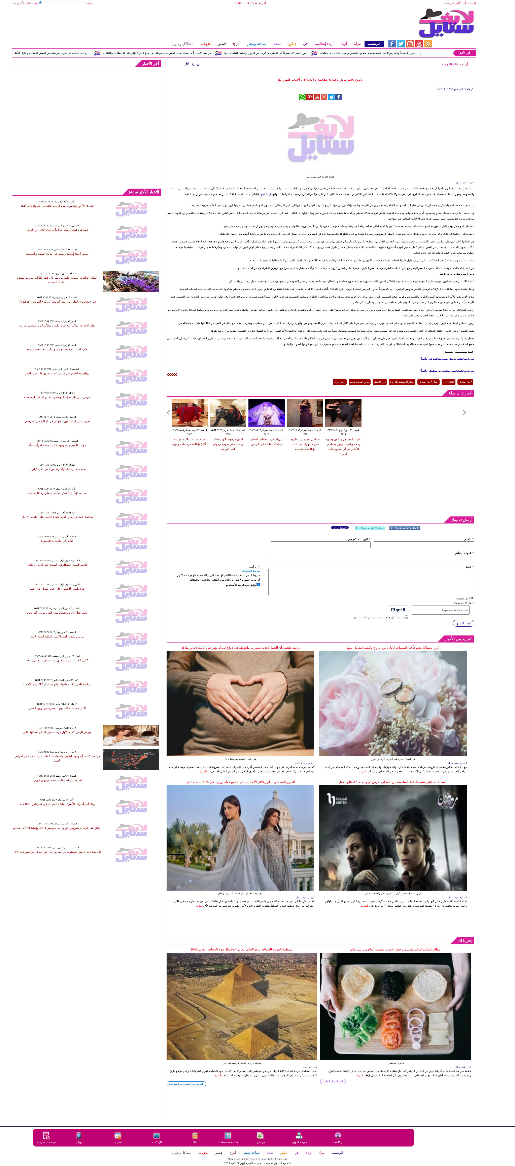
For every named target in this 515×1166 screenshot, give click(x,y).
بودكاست (338, 1142)
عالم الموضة (450, 64)
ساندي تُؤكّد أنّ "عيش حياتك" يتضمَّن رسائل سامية (57, 493)
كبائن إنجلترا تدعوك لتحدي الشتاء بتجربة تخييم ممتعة (57, 660)
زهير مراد (339, 381)
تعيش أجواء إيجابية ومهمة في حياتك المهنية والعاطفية (57, 253)
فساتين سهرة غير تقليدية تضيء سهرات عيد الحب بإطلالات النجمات (305, 444)
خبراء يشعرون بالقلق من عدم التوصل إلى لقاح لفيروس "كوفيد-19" (57, 301)
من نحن (261, 1142)
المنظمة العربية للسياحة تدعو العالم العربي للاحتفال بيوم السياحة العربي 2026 (242, 949)
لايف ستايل (31, 3)
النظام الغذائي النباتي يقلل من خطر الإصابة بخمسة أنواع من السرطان (395, 949)
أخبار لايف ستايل (428, 381)
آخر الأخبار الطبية (333, 1081)
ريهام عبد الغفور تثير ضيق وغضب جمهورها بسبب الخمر (57, 373)
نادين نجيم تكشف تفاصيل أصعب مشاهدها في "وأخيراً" (447, 358)
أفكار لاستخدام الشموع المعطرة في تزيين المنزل (57, 708)
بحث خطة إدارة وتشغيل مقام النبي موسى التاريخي (57, 612)
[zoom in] (187, 64)
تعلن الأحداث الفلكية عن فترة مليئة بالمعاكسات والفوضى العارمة (57, 325)
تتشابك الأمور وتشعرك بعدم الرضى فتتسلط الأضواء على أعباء (57, 205)
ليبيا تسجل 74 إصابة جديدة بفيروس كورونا (57, 780)
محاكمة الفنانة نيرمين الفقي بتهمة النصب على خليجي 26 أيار (57, 516)
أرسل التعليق (463, 623)
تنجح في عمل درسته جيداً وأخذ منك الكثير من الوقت (57, 229)
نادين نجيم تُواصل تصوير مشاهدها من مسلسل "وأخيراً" (447, 371)
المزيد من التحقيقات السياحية (186, 1083)
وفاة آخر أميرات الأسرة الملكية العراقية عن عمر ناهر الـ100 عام (57, 804)
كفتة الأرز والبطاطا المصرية (57, 540)
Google (16, 3)
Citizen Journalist (228, 1142)
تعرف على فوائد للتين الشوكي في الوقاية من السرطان (57, 421)
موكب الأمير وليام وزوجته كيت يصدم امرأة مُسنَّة (57, 445)
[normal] (192, 64)
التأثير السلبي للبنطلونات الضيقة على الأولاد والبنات (57, 564)
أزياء (465, 64)
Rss (195, 1142)
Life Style (448, 381)
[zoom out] (198, 64)
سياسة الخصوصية (46, 1142)
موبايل (79, 1142)
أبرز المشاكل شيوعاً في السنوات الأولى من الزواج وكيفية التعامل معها (327, 52)
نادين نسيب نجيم (359, 381)
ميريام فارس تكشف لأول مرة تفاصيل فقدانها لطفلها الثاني (57, 732)
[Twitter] (370, 529)
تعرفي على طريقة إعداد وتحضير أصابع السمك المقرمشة (57, 397)
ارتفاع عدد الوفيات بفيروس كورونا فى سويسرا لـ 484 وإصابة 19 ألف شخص (57, 827)
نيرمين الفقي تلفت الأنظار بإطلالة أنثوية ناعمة (57, 636)
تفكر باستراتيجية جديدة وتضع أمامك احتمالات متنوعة (57, 349)
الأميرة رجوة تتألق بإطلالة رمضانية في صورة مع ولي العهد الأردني (228, 444)
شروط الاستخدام (250, 570)
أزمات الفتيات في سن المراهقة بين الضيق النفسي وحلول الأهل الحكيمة (107, 52)
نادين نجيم (468, 188)
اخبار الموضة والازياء (402, 381)
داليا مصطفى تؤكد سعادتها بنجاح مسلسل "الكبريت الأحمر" (57, 684)
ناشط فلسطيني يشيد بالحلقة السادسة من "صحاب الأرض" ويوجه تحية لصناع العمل (393, 782)
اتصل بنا (118, 1142)
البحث (89, 3)
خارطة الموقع (299, 1142)
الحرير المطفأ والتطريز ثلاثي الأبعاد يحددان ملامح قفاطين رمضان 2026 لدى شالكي (240, 782)
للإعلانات (157, 1142)
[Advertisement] (198, 21)
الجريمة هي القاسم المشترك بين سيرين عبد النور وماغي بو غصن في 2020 (57, 851)
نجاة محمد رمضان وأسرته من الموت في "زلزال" (57, 469)
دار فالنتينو (266, 194)
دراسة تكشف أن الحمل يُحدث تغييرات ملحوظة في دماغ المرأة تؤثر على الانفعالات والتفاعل (218, 52)
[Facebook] (404, 529)
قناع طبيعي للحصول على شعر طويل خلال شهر (57, 588)
